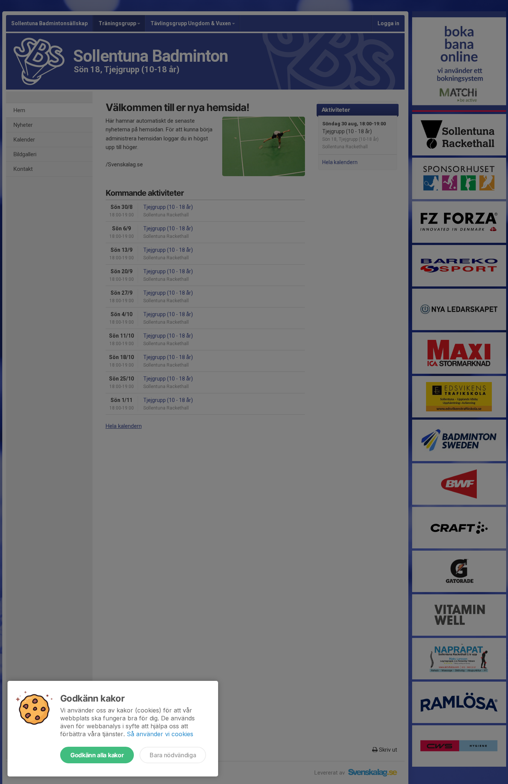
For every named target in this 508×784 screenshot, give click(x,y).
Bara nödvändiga (173, 755)
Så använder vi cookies (160, 734)
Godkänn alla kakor (97, 755)
